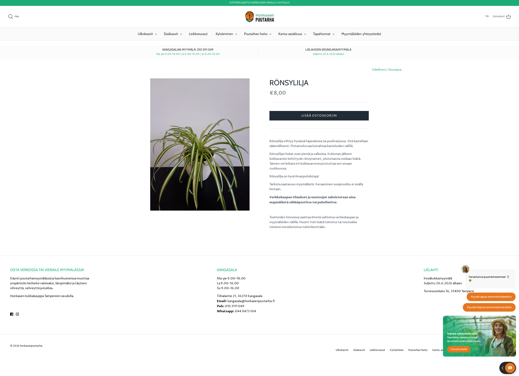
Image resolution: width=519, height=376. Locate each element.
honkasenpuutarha (31, 346)
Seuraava (394, 70)
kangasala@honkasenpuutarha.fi (251, 301)
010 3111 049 (234, 306)
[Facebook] (11, 314)
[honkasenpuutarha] (259, 17)
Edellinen (379, 70)
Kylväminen (224, 34)
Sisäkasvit (171, 34)
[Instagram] (17, 314)
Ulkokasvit (145, 34)
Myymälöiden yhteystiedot (361, 34)
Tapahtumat (321, 34)
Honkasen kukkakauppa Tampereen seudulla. (42, 296)
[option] (200, 144)
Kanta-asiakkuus (290, 34)
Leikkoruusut (198, 34)
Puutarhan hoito (255, 34)
